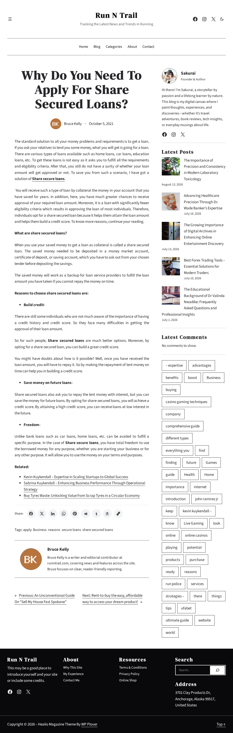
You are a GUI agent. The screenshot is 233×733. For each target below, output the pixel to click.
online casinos (196, 535)
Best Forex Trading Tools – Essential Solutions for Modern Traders (204, 266)
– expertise (174, 365)
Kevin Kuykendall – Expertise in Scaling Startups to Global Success (76, 477)
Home (209, 474)
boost (192, 377)
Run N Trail (117, 15)
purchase (197, 560)
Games (211, 462)
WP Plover (89, 724)
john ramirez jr (206, 499)
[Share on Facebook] (31, 513)
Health (189, 474)
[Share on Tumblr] (96, 513)
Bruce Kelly (73, 124)
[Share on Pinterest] (74, 513)
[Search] (217, 670)
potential (194, 547)
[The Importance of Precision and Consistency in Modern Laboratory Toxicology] (171, 167)
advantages (201, 365)
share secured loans (97, 529)
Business (40, 529)
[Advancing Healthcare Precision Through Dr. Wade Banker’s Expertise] (171, 203)
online (170, 535)
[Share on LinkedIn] (52, 513)
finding (171, 462)
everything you (177, 450)
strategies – (175, 596)
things (217, 596)
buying (171, 390)
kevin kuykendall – (197, 511)
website (204, 620)
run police (173, 584)
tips (169, 608)
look (216, 523)
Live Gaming (194, 523)
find (202, 450)
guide (170, 474)
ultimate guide (177, 620)
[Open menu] (10, 19)
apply (27, 529)
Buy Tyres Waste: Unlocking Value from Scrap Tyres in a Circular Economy (82, 495)
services (197, 584)
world (170, 632)
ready (170, 572)
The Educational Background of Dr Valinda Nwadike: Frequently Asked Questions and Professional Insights (193, 302)
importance (175, 487)
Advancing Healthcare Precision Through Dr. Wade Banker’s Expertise (203, 202)
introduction (176, 499)
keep (169, 511)
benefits (172, 377)
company (173, 414)
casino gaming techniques (186, 402)
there (198, 596)
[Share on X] (42, 513)
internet (200, 487)
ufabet (186, 608)
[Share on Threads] (107, 513)
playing (171, 547)
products (173, 560)
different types (177, 438)
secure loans (71, 529)
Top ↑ (221, 724)
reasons (54, 529)
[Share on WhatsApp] (63, 513)
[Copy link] (118, 513)
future (191, 462)
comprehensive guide (183, 426)
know (170, 523)
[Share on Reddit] (85, 513)
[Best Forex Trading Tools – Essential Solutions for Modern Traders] (171, 267)
